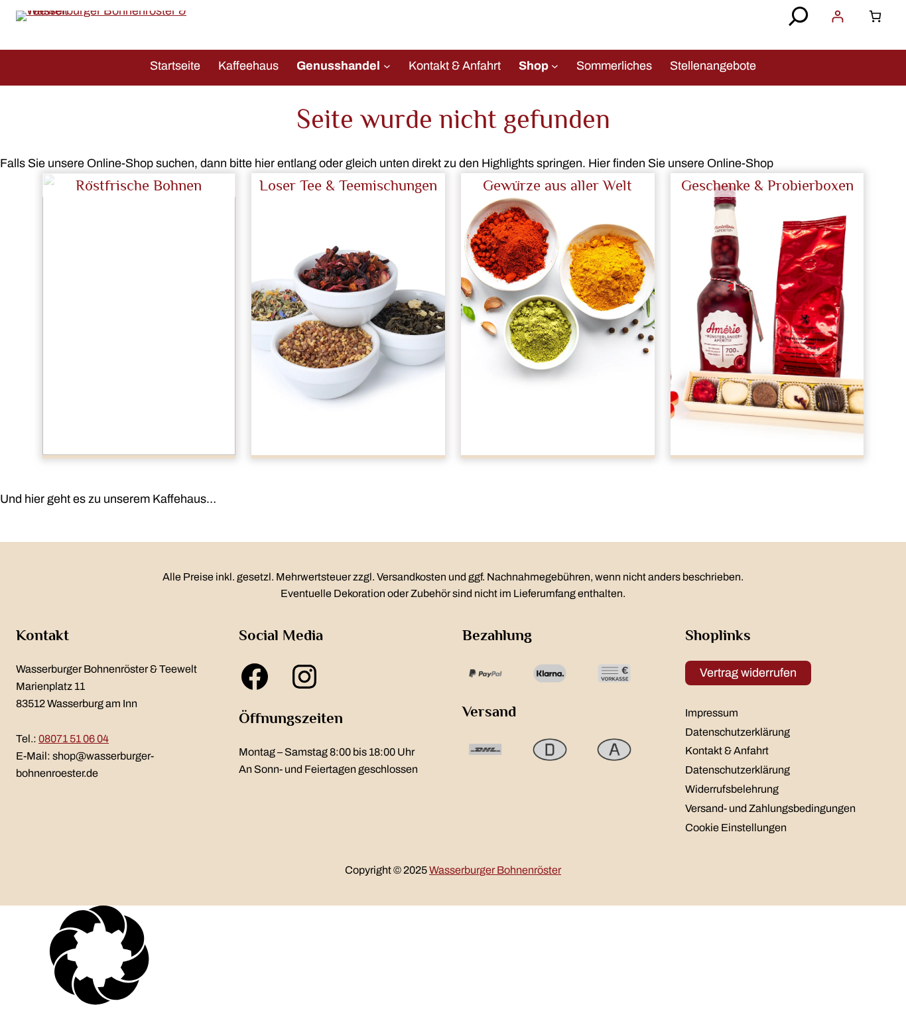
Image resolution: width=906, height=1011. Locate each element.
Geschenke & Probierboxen (767, 185)
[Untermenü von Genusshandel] (387, 65)
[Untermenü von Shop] (554, 65)
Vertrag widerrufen (748, 672)
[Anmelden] (837, 16)
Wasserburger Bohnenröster (495, 870)
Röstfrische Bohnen (139, 185)
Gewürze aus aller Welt (557, 185)
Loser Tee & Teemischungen (348, 185)
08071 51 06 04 (73, 738)
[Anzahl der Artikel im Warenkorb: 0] (875, 16)
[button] (453, 958)
